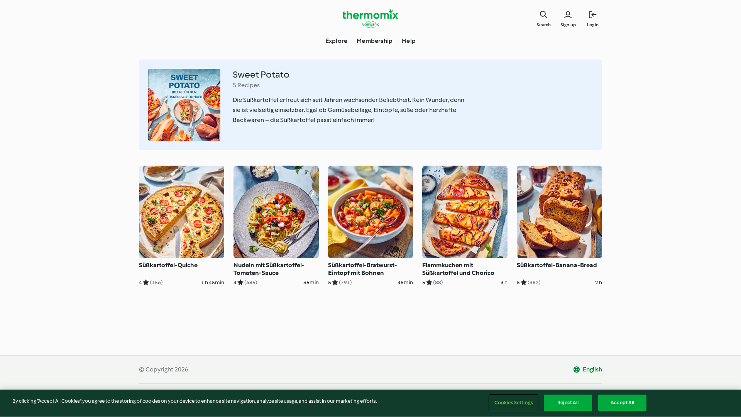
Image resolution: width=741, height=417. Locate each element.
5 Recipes (246, 85)
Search (543, 24)
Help (409, 40)
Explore (336, 40)
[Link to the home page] (370, 18)
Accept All (622, 402)
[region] (370, 403)
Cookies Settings (513, 402)
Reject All (568, 402)
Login (593, 24)
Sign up (568, 24)
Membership (374, 40)
